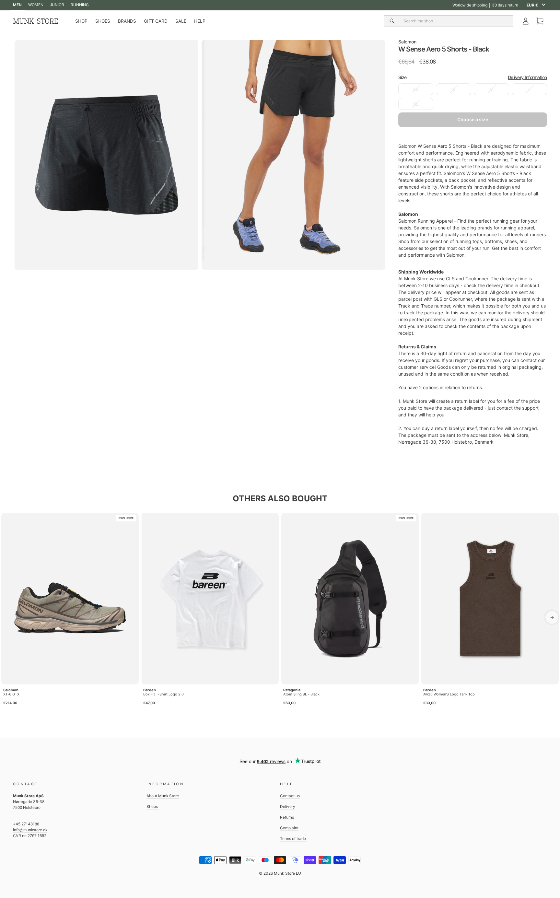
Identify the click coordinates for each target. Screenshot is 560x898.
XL (416, 104)
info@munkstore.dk (30, 829)
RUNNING (80, 4)
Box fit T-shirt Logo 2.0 (163, 694)
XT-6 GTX (11, 694)
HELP (199, 21)
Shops (152, 806)
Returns (287, 817)
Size (472, 77)
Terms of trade (293, 838)
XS (416, 89)
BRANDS (127, 21)
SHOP (81, 21)
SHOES (102, 21)
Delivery (287, 806)
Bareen (149, 690)
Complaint (289, 827)
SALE (180, 21)
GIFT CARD (156, 21)
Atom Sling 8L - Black (301, 694)
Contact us (290, 795)
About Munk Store (162, 795)
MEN (17, 4)
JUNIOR (57, 4)
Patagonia (291, 690)
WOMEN (35, 4)
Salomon (407, 41)
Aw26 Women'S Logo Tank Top (449, 694)
